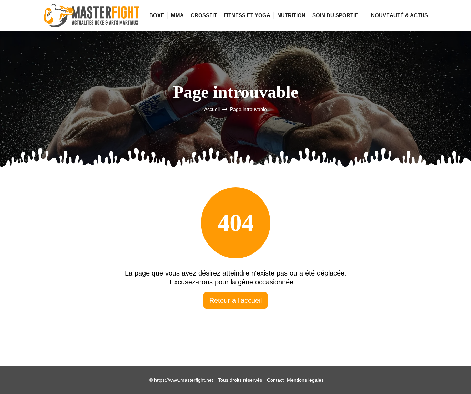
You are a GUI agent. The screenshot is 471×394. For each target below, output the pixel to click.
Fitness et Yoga (247, 15)
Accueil (212, 109)
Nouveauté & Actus (399, 15)
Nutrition (291, 15)
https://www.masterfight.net (183, 380)
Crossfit (204, 15)
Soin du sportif (335, 15)
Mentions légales (305, 380)
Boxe (156, 15)
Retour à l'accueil (235, 300)
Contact (275, 380)
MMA (177, 15)
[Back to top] (452, 375)
